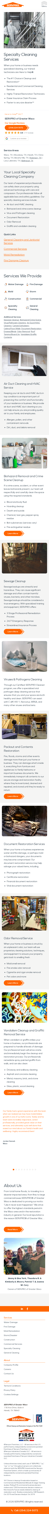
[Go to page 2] (16, 1169)
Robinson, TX (35, 158)
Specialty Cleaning (12, 1348)
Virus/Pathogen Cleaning (15, 323)
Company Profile (11, 1365)
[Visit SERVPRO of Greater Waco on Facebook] (27, 1309)
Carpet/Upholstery (20, 325)
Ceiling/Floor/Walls (12, 328)
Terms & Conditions (12, 1386)
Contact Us (9, 1373)
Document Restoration (31, 328)
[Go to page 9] (35, 1169)
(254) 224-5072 (16, 127)
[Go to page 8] (32, 1169)
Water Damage (11, 1322)
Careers (7, 1369)
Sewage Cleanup (11, 320)
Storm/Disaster (10, 1335)
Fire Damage (9, 1327)
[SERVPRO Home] (13, 4)
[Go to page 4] (21, 1169)
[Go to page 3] (19, 1169)
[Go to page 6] (27, 1169)
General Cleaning (11, 1353)
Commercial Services (15, 248)
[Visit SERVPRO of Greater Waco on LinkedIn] (22, 1309)
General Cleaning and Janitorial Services (22, 241)
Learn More (13, 533)
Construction (9, 1340)
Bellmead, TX (27, 161)
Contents (8, 337)
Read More (13, 1229)
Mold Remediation (14, 254)
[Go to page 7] (30, 1169)
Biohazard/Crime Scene (30, 320)
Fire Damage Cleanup (16, 260)
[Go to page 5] (24, 1169)
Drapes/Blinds (10, 331)
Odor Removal (23, 331)
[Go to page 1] (13, 1169)
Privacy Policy (9, 1390)
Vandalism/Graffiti (28, 334)
